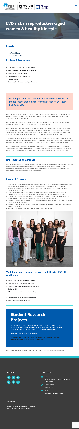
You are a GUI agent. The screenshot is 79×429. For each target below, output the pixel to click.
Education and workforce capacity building (22, 292)
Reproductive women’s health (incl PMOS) (22, 70)
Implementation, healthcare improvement (22, 298)
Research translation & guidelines (19, 300)
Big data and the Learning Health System (21, 280)
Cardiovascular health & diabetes (19, 76)
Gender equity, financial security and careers (22, 82)
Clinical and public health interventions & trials (23, 286)
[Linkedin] (18, 377)
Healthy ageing (13, 79)
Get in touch (49, 385)
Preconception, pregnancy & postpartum (21, 67)
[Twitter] (9, 377)
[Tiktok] (13, 382)
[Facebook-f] (13, 377)
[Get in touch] (42, 385)
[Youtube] (18, 382)
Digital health (12, 289)
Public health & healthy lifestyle (18, 73)
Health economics (14, 295)
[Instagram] (9, 382)
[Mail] (42, 391)
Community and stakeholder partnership (21, 283)
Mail (46, 391)
